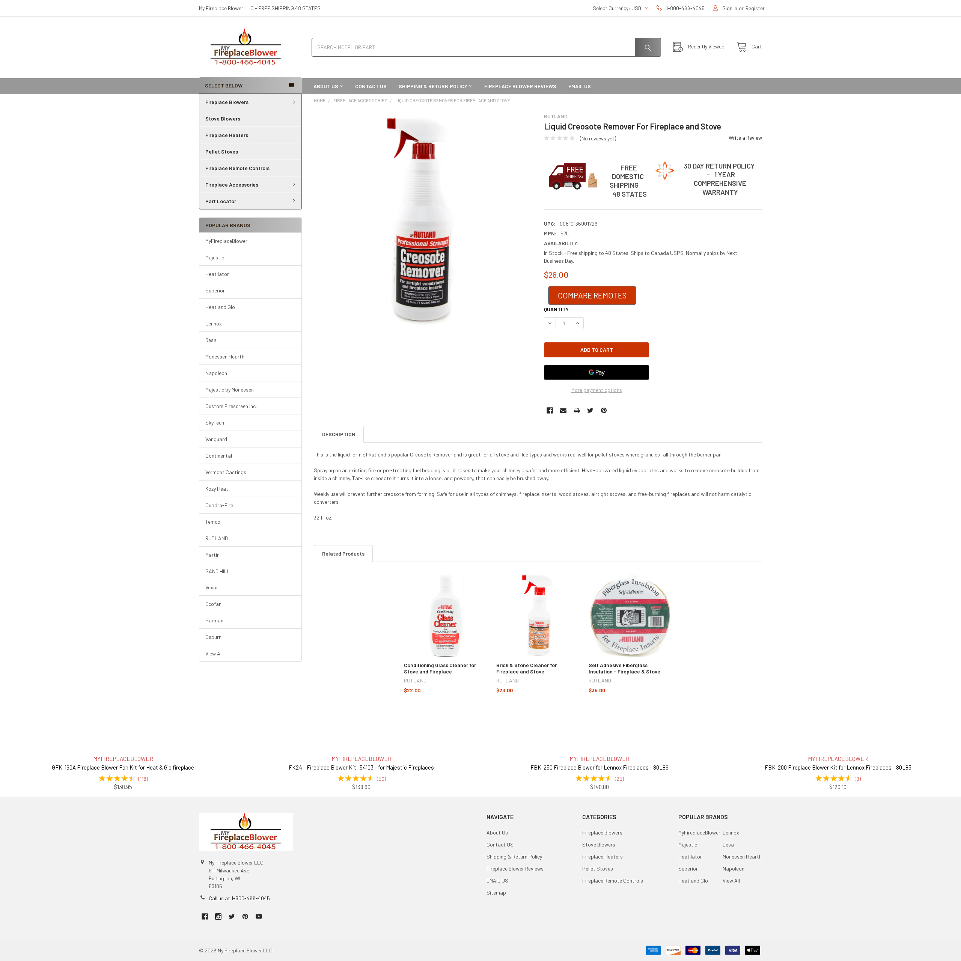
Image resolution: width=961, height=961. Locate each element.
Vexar (211, 587)
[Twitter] (590, 410)
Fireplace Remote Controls (237, 168)
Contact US (371, 86)
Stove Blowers (222, 118)
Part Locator (220, 201)
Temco (212, 521)
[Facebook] (550, 410)
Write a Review (745, 137)
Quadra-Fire (219, 505)
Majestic (214, 257)
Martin (212, 554)
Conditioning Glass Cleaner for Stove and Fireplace (440, 668)
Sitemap (496, 892)
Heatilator (217, 274)
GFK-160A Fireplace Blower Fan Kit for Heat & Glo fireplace (123, 767)
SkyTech (214, 422)
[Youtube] (259, 916)
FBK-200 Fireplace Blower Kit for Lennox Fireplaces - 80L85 (838, 767)
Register (755, 8)
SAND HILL (217, 571)
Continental (218, 455)
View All (214, 653)
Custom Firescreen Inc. (231, 406)
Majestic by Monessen (229, 389)
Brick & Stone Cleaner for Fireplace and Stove (526, 668)
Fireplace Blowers (227, 102)
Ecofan (213, 604)
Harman (214, 620)
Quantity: (557, 309)
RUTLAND (216, 538)
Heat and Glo (220, 307)
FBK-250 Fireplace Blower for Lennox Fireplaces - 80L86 (599, 767)
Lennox (213, 323)
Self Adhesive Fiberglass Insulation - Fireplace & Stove (624, 668)
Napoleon (216, 373)
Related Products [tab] (343, 553)
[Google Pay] (596, 372)
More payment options (596, 390)
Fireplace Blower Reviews (520, 86)
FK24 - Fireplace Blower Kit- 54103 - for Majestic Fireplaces (361, 767)
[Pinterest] (604, 410)
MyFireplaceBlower (226, 241)
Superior (215, 290)
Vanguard (216, 439)
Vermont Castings (225, 472)
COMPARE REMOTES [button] (592, 295)
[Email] (563, 410)
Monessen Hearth (224, 356)
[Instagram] (218, 916)
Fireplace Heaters (226, 135)
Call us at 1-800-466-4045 (239, 898)
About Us (325, 86)
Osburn (213, 637)
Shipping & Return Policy (433, 86)
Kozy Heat (216, 488)
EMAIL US (579, 86)
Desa (211, 340)
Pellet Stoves (221, 151)
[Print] (577, 410)
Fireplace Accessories (231, 184)
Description (338, 434)
